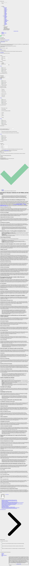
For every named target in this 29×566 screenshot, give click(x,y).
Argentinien (6, 16)
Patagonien (6, 24)
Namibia (5, 11)
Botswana (6, 8)
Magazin (3, 32)
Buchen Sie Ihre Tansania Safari (4, 205)
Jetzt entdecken (2, 52)
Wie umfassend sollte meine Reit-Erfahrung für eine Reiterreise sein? (9, 508)
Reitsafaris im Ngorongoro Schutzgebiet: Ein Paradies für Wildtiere (9, 503)
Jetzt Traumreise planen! (3, 509)
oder (2, 59)
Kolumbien (6, 21)
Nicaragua (6, 23)
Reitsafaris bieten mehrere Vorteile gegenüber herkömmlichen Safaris (9, 500)
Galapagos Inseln (6, 20)
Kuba (5, 22)
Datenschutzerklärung (6, 150)
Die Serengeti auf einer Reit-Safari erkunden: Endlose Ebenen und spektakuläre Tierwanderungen (13, 502)
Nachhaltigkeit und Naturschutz (5, 506)
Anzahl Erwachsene (2, 46)
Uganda (5, 15)
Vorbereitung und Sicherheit (5, 501)
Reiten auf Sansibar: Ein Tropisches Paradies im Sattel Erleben (9, 504)
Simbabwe (6, 13)
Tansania (6, 14)
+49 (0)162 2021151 (2, 41)
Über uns (3, 33)
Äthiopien (6, 7)
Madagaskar (6, 9)
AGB (2, 554)
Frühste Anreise (3, 56)
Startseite (3, 189)
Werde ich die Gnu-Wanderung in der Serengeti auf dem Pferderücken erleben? (10, 507)
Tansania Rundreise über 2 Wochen (17, 204)
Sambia (5, 12)
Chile (5, 18)
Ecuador (5, 19)
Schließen (10, 565)
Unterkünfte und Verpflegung (5, 505)
